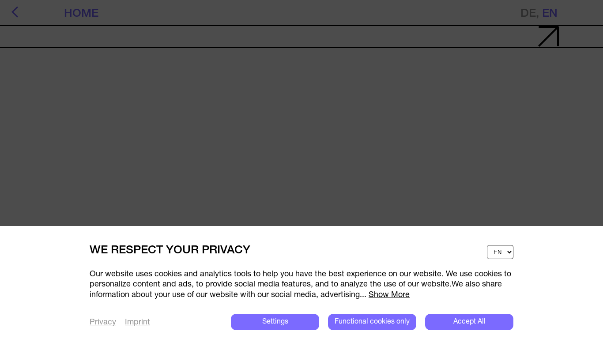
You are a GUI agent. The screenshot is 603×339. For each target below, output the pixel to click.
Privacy (103, 323)
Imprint (137, 323)
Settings (275, 321)
